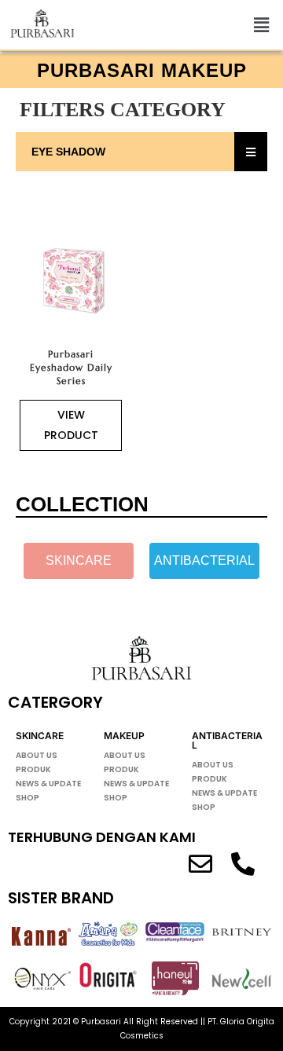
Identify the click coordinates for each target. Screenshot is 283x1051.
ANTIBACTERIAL (227, 740)
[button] (261, 24)
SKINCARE (40, 736)
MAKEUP (124, 736)
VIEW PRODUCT (71, 424)
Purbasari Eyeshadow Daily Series (71, 367)
